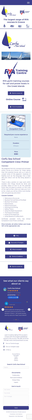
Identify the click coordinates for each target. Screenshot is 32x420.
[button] (16, 408)
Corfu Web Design (19, 416)
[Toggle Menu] (28, 2)
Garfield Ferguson (15, 302)
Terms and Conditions (16, 377)
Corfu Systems (19, 414)
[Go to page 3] (17, 319)
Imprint (16, 382)
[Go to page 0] (13, 319)
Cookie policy (16, 375)
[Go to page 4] (18, 319)
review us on (12, 297)
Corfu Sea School (14, 288)
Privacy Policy (16, 380)
